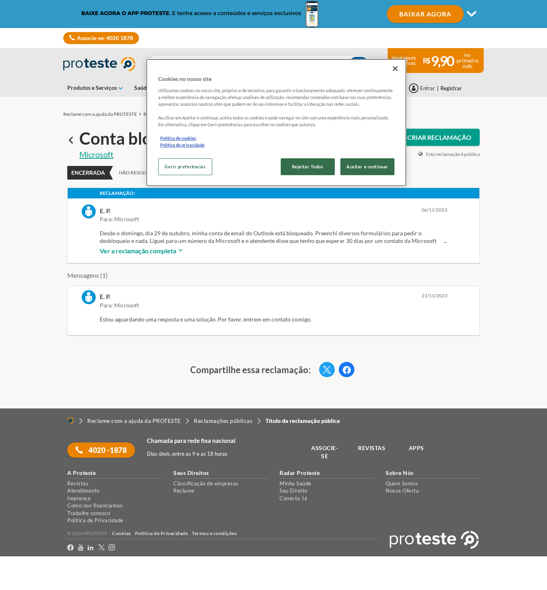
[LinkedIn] (90, 547)
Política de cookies (178, 138)
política (513, 570)
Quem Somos (402, 483)
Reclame (184, 490)
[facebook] (70, 547)
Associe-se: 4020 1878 (105, 37)
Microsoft (96, 154)
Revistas (77, 483)
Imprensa (78, 498)
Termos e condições (214, 533)
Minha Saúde (296, 483)
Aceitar (17, 585)
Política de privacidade (182, 145)
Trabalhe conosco (88, 513)
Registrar (451, 88)
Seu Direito (294, 490)
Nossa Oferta (402, 490)
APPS (416, 448)
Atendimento (83, 490)
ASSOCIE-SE (324, 452)
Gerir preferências (185, 166)
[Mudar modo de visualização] (273, 14)
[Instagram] (112, 547)
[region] (276, 122)
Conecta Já (293, 498)
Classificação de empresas (206, 483)
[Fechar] (395, 68)
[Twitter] (101, 547)
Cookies (121, 533)
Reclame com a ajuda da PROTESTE (100, 114)
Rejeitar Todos (308, 166)
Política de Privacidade (95, 520)
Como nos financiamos (95, 505)
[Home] (70, 420)
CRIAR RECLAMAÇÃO (439, 137)
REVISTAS (371, 448)
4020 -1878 (107, 450)
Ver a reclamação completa (138, 251)
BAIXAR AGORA (425, 14)
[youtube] (81, 547)
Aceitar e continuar (367, 166)
